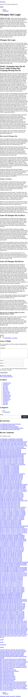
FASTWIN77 (22, 488)
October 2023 (6, 397)
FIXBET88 (2, 498)
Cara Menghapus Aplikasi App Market (9, 426)
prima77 (9, 634)
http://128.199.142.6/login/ (6, 683)
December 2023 (7, 395)
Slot (16, 338)
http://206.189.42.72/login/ (20, 684)
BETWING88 (22, 448)
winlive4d (2, 649)
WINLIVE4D (23, 627)
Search (1, 414)
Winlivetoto (2, 1)
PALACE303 (21, 571)
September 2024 (7, 383)
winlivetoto (6, 338)
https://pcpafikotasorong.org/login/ (8, 669)
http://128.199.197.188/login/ (7, 684)
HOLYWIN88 (3, 520)
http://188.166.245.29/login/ (6, 665)
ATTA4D (15, 445)
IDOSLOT (2, 528)
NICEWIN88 (18, 562)
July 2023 (5, 401)
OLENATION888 (4, 567)
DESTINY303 (18, 479)
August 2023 (6, 400)
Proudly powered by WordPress (13, 696)
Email (2, 363)
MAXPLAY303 (4, 547)
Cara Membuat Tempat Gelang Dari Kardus (10, 424)
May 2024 (5, 388)
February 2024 (6, 392)
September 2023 (7, 399)
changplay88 (3, 644)
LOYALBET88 (4, 542)
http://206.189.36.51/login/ (6, 667)
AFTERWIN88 (3, 439)
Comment (3, 348)
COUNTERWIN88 (10, 464)
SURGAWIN (19, 619)
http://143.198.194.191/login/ (7, 688)
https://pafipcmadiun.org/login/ (7, 675)
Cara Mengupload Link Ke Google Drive (10, 429)
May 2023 (5, 404)
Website (2, 365)
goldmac (2, 647)
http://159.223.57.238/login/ (20, 688)
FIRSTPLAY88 (10, 492)
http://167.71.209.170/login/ (6, 686)
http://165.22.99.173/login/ (6, 660)
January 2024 (6, 393)
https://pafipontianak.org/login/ (7, 680)
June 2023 (5, 403)
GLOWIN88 (16, 511)
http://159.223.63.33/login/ (20, 682)
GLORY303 (23, 507)
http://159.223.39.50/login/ (6, 663)
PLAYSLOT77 (19, 581)
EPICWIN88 (18, 484)
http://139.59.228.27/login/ (6, 664)
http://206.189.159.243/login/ (7, 661)
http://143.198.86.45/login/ (19, 659)
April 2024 (5, 389)
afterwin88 (7, 651)
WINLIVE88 (24, 630)
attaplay (7, 652)
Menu (2, 7)
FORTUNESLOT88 (22, 500)
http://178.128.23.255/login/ (6, 690)
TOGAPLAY (23, 623)
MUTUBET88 (19, 551)
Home (4, 9)
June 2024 (5, 387)
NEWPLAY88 (3, 558)
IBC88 (8, 526)
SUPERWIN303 (4, 615)
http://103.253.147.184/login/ (20, 686)
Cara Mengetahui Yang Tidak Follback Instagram (11, 428)
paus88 (1, 639)
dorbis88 (20, 656)
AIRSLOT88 (11, 441)
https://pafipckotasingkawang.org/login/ (9, 671)
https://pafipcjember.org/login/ (7, 673)
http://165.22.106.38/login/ (19, 664)
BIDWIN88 (17, 453)
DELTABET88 (13, 473)
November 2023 (7, 396)
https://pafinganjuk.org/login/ (7, 682)
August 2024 (6, 384)
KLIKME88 (19, 534)
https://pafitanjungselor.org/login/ (7, 676)
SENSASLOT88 (18, 602)
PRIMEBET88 (11, 593)
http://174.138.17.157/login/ (19, 660)
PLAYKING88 (3, 577)
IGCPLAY (13, 531)
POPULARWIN (4, 587)
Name (2, 360)
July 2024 (5, 385)
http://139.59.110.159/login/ (19, 687)
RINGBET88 (18, 598)
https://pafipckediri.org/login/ (7, 668)
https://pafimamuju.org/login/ (19, 667)
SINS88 (19, 607)
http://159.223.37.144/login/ (19, 663)
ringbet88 (2, 653)
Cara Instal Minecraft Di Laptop (7, 425)
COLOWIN (21, 457)
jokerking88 (3, 656)
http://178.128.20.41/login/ (19, 683)
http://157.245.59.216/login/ (6, 659)
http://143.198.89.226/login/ (20, 665)
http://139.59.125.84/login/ (6, 687)
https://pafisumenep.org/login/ (7, 672)
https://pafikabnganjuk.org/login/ (7, 677)
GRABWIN (22, 515)
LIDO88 (2, 539)
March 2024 (6, 391)
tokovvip (25, 634)
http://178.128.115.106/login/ (21, 661)
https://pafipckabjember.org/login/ (8, 679)
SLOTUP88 (19, 610)
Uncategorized (6, 412)
